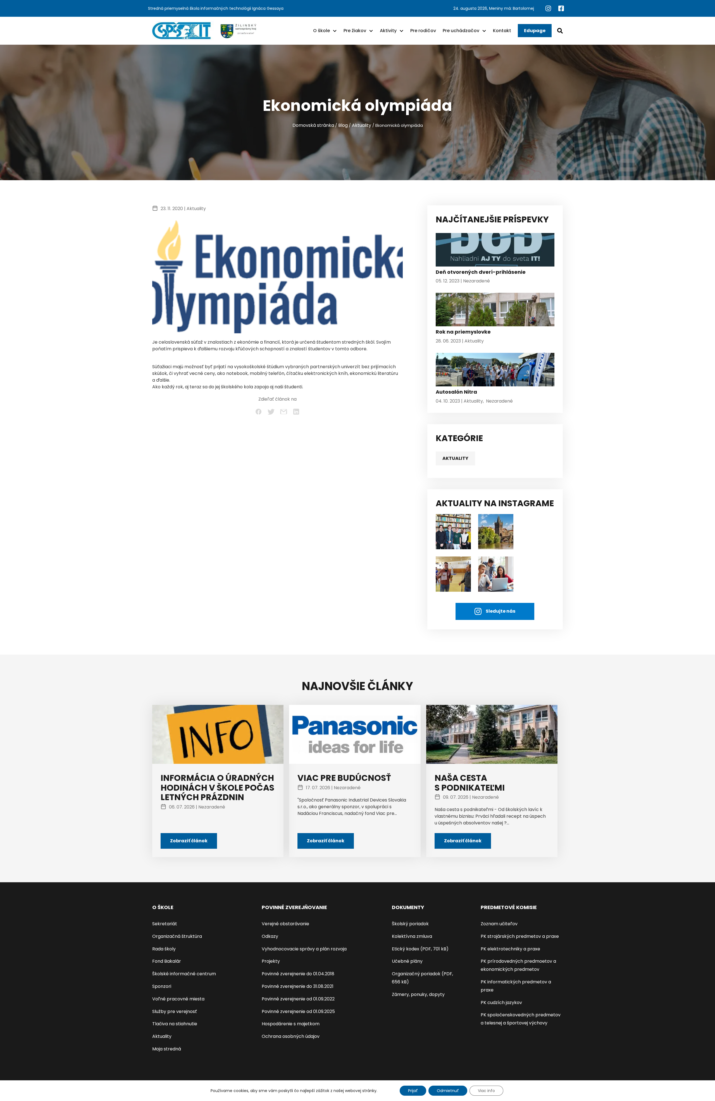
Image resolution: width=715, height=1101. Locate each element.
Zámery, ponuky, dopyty (418, 994)
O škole (321, 30)
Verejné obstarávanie (285, 924)
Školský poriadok (410, 924)
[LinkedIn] (296, 411)
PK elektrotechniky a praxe (510, 949)
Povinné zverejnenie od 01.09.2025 (298, 1011)
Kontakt (502, 30)
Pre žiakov (355, 30)
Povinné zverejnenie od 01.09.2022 (298, 999)
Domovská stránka (313, 125)
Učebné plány (407, 961)
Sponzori (161, 986)
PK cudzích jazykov (501, 1002)
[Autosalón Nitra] (495, 371)
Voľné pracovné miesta (178, 999)
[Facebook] (561, 8)
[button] (335, 30)
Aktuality (361, 125)
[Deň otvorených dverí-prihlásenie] (495, 251)
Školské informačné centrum (184, 974)
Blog (343, 125)
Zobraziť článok (189, 841)
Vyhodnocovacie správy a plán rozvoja (304, 949)
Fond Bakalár (166, 961)
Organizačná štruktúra (177, 936)
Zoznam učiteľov (499, 924)
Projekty (271, 961)
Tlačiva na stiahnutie (174, 1024)
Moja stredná (166, 1049)
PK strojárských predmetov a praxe (520, 936)
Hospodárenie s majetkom (291, 1024)
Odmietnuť (448, 1090)
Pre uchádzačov (461, 30)
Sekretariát (164, 924)
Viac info (486, 1090)
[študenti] (453, 531)
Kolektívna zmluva (412, 936)
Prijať (413, 1090)
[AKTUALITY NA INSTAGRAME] (495, 531)
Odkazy (270, 936)
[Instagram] (548, 8)
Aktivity (388, 30)
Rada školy (164, 949)
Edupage (534, 30)
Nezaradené (476, 281)
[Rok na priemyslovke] (495, 311)
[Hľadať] (560, 31)
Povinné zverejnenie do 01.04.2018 (298, 974)
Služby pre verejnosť (174, 1011)
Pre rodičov (423, 30)
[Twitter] (271, 411)
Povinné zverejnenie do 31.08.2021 (297, 986)
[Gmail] (283, 411)
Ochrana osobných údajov (291, 1036)
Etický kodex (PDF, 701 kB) (420, 949)
